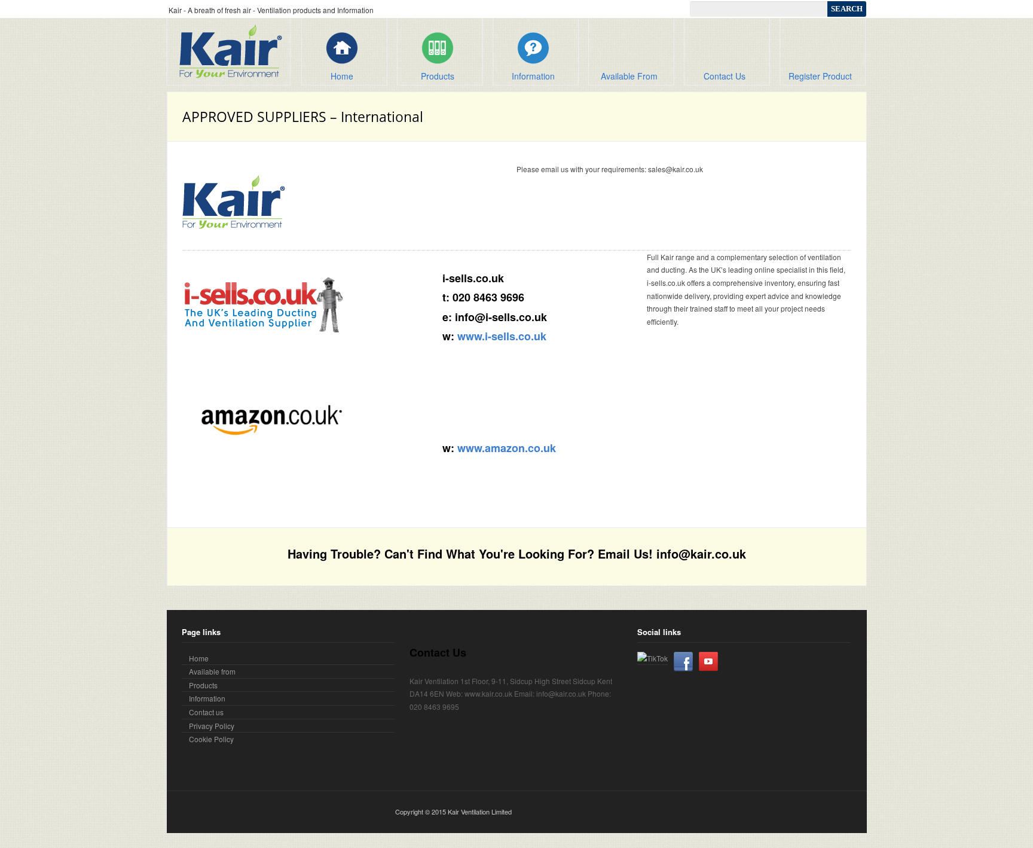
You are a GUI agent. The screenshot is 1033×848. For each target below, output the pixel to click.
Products (437, 76)
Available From (629, 76)
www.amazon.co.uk (506, 448)
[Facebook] (683, 661)
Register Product (820, 76)
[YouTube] (708, 661)
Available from (212, 671)
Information (533, 76)
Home (342, 76)
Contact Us (724, 76)
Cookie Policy (211, 739)
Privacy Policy (211, 726)
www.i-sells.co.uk (501, 336)
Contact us (206, 712)
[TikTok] (652, 658)
